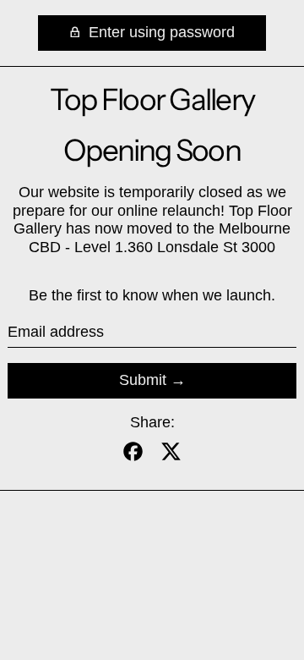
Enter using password (159, 32)
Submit (142, 379)
